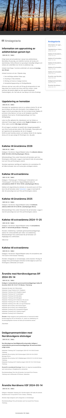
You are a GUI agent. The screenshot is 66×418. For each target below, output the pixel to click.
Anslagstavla (54, 41)
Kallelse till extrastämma (15, 174)
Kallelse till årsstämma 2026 (17, 146)
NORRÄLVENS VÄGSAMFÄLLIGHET (30, 15)
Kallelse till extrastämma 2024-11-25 (22, 219)
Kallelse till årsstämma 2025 (17, 198)
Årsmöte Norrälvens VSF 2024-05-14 (22, 385)
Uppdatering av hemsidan (16, 101)
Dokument (23, 189)
